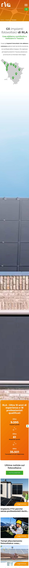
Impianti (8, 20)
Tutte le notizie (14, 472)
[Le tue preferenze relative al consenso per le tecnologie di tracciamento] (27, 426)
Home (3, 20)
